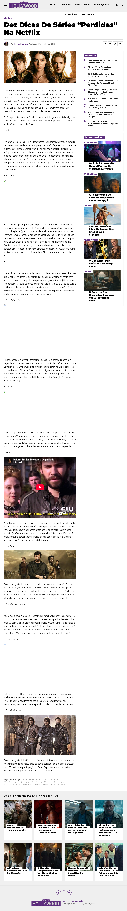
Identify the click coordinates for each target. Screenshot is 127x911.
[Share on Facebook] (105, 43)
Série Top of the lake (32, 785)
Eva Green (26, 780)
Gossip (76, 4)
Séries (53, 4)
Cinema (65, 4)
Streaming (70, 14)
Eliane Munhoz (21, 44)
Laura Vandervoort (47, 780)
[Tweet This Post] (110, 43)
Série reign (58, 782)
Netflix (59, 780)
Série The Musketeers (13, 785)
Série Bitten (25, 782)
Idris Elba (35, 780)
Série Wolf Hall (47, 785)
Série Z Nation (60, 785)
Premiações (100, 4)
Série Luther (49, 782)
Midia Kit (79, 901)
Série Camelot (37, 782)
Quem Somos (87, 14)
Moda (87, 4)
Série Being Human (12, 782)
